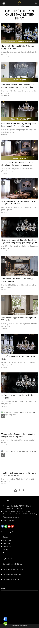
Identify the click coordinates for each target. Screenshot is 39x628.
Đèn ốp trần (7, 547)
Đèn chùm (6, 537)
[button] (3, 3)
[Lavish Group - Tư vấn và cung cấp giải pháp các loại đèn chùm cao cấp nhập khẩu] (19, 3)
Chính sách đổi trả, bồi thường (13, 569)
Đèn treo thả (7, 540)
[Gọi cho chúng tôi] (5, 526)
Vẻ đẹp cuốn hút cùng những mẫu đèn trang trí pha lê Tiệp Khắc (18, 435)
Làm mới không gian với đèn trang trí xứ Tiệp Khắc (18, 319)
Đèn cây (5, 550)
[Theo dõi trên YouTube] (12, 526)
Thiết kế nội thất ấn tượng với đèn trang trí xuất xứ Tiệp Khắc (18, 474)
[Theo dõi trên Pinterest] (9, 526)
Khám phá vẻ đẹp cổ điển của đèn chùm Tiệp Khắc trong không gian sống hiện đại (19, 241)
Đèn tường (6, 543)
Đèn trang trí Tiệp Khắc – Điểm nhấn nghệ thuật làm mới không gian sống (17, 86)
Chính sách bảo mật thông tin (13, 564)
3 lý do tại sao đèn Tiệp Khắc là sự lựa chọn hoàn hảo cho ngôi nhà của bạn (17, 163)
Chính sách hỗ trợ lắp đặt (11, 579)
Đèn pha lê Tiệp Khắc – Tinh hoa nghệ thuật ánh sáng (18, 280)
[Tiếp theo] (23, 490)
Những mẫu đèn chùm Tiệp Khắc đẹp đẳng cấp (17, 396)
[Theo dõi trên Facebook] (2, 526)
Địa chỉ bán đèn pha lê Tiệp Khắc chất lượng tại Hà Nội (17, 47)
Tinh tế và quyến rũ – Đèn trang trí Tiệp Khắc (18, 357)
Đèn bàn (6, 553)
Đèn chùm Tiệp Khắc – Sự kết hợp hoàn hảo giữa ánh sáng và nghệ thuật (18, 125)
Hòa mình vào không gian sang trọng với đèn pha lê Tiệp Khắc (18, 202)
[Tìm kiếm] (36, 3)
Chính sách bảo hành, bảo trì (12, 574)
